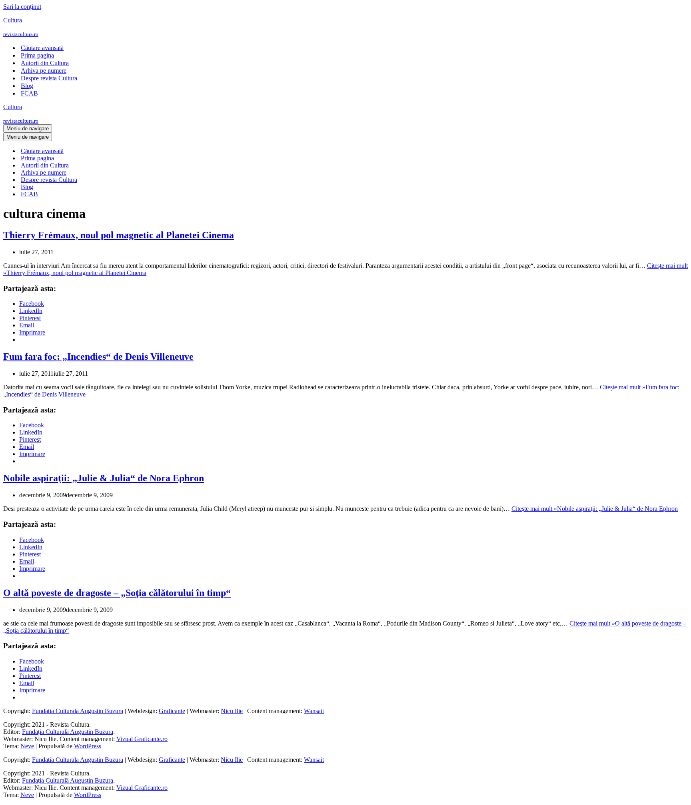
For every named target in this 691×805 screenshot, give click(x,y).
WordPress (87, 746)
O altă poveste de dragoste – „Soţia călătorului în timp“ (117, 593)
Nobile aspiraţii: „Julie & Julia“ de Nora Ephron (103, 478)
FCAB (29, 93)
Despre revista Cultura (49, 78)
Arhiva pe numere (43, 70)
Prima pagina (37, 55)
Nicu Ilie (232, 710)
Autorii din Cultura (45, 63)
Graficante (172, 710)
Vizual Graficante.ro (142, 738)
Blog (27, 85)
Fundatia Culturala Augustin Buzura (77, 710)
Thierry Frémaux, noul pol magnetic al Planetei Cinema (118, 235)
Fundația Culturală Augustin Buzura (67, 731)
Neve (27, 746)
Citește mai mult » (594, 508)
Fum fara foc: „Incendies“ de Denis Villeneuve (98, 356)
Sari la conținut (22, 6)
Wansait (314, 710)
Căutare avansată (42, 47)
